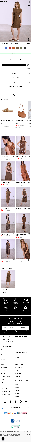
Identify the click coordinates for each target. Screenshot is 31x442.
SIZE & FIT (15, 73)
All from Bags (18, 127)
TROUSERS (17, 387)
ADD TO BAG (14, 65)
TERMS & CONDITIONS (20, 340)
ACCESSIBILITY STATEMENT (21, 352)
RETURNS (3, 373)
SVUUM (2, 379)
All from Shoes (5, 126)
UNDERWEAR (18, 396)
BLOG (3, 359)
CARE (15, 82)
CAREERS (17, 376)
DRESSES (17, 390)
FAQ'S (2, 385)
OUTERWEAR (18, 393)
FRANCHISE (18, 370)
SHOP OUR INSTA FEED (6, 391)
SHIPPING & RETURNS (15, 86)
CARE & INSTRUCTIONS (20, 343)
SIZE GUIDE (18, 355)
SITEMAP (17, 357)
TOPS (16, 384)
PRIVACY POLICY (19, 346)
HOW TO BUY (4, 367)
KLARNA (2, 382)
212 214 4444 (6, 339)
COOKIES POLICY (19, 349)
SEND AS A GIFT (4, 388)
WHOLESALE (18, 373)
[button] (3, 439)
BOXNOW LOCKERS (5, 376)
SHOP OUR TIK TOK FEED (6, 395)
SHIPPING (3, 370)
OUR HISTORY (18, 367)
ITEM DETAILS (15, 78)
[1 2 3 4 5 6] (15, 21)
